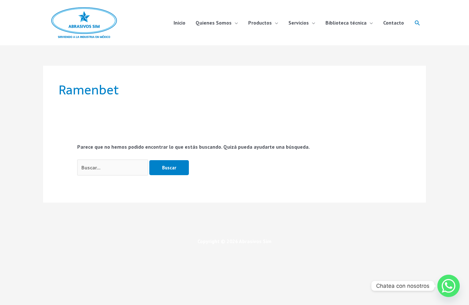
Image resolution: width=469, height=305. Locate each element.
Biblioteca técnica (346, 22)
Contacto (393, 22)
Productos (260, 22)
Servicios (298, 22)
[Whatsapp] (448, 286)
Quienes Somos (214, 22)
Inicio (179, 22)
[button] (417, 22)
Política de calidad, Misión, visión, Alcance (234, 255)
